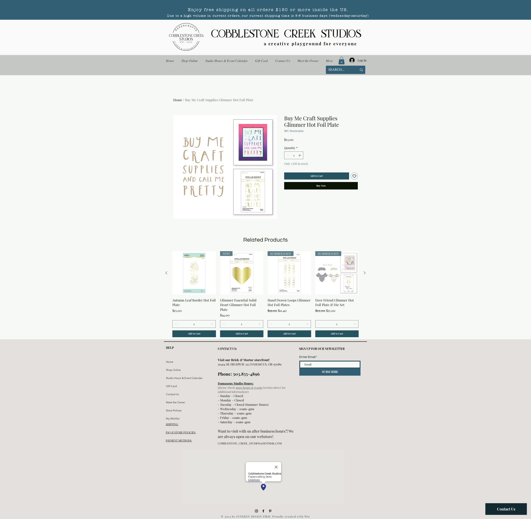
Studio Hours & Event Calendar (176, 378)
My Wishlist (172, 418)
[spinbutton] (293, 155)
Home (177, 100)
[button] (341, 60)
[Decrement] (287, 155)
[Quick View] (194, 273)
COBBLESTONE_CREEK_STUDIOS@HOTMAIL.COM (250, 443)
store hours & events (249, 388)
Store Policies (174, 410)
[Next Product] (364, 272)
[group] (265, 294)
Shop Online (173, 369)
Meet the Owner (175, 402)
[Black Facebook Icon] (263, 511)
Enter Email (307, 357)
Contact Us (172, 394)
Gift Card (171, 386)
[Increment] (300, 155)
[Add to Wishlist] (354, 176)
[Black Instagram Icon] (256, 511)
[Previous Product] (166, 272)
